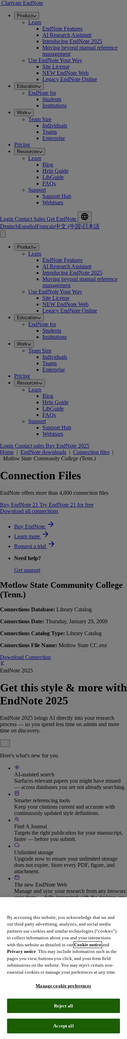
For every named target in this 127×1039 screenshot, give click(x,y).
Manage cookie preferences (63, 985)
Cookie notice (87, 944)
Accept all (63, 1025)
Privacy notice (21, 951)
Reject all (63, 1005)
